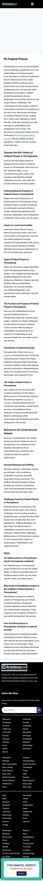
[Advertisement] (21, 31)
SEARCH (21, 874)
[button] (32, 4)
